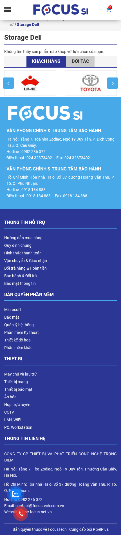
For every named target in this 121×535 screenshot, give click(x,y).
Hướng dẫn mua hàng (23, 238)
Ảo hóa (10, 397)
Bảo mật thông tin (20, 283)
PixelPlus (101, 529)
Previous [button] (8, 83)
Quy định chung (18, 245)
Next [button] (112, 83)
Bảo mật (11, 317)
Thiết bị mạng (16, 381)
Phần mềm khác (18, 347)
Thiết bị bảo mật (18, 389)
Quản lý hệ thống (19, 325)
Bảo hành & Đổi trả (20, 276)
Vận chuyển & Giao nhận (25, 260)
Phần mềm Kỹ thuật (21, 332)
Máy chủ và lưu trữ (20, 374)
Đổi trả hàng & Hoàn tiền (25, 268)
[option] (30, 83)
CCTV (9, 412)
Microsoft (12, 309)
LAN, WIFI (12, 420)
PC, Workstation (18, 427)
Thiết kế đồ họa (17, 340)
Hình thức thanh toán (23, 253)
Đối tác (80, 61)
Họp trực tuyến (17, 404)
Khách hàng (46, 61)
